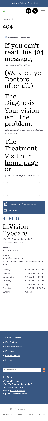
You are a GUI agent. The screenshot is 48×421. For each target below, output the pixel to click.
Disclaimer (41, 414)
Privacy (30, 414)
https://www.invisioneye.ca (15, 393)
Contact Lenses (12, 355)
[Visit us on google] (17, 218)
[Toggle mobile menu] (43, 10)
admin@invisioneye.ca (13, 258)
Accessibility (8, 414)
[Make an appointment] (28, 11)
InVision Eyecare (15, 230)
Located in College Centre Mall (24, 3)
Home (5, 19)
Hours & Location (13, 337)
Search (41, 183)
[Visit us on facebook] (4, 218)
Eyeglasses (10, 351)
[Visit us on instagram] (11, 218)
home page (21, 162)
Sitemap (20, 414)
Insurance (9, 360)
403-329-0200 (10, 250)
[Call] (35, 11)
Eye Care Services (13, 346)
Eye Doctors (11, 342)
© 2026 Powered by (17, 409)
